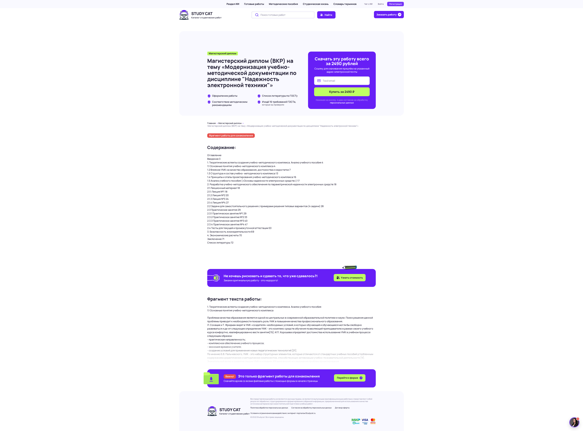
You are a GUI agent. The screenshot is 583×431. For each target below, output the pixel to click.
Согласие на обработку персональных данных (311, 407)
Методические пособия (283, 4)
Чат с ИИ (368, 4)
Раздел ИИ (233, 4)
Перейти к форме (348, 377)
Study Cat (202, 13)
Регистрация (395, 4)
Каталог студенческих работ (206, 17)
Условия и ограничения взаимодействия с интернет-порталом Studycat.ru (282, 413)
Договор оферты (342, 407)
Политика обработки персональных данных (269, 407)
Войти (381, 4)
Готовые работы (254, 4)
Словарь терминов (344, 4)
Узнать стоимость (352, 277)
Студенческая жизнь (316, 4)
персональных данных (342, 102)
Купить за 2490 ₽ (342, 92)
